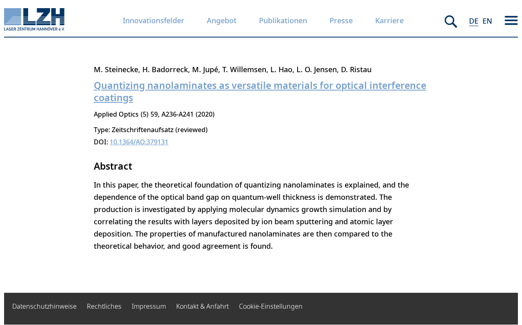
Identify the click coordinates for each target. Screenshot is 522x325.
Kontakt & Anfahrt (202, 306)
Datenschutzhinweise (44, 306)
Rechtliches (104, 306)
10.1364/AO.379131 (139, 141)
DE (473, 21)
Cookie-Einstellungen (271, 306)
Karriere (389, 20)
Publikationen (283, 20)
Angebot (222, 20)
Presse (341, 20)
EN (487, 21)
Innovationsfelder (153, 20)
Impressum (149, 306)
